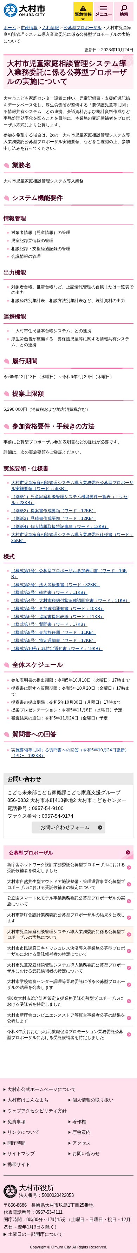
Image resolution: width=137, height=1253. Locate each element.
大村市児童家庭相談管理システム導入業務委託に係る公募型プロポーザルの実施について (66, 934)
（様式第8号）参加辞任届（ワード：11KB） (53, 632)
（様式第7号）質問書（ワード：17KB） (49, 624)
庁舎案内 (81, 1132)
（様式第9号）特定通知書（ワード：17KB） (53, 640)
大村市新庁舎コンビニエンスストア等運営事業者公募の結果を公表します (66, 1018)
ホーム (10, 27)
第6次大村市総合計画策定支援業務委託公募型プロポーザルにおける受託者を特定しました (65, 1001)
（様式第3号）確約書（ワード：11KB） (49, 592)
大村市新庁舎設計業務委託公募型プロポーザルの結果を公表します (66, 917)
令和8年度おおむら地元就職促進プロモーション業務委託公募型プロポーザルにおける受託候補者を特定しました (65, 1034)
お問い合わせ (86, 1153)
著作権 (79, 1121)
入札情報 (50, 27)
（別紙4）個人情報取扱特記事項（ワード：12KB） (60, 526)
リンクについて (23, 1132)
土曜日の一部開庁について (35, 1234)
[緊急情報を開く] (82, 19)
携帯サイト (18, 1164)
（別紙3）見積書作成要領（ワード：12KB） (53, 518)
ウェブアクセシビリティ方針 (37, 1110)
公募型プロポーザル (83, 27)
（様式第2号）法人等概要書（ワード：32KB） (55, 584)
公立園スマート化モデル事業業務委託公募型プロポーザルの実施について (66, 901)
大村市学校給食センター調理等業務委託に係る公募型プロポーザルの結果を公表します (66, 984)
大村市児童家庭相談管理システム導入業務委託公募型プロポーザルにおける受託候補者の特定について (66, 968)
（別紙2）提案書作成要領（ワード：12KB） (53, 510)
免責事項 (16, 1121)
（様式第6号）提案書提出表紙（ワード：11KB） (57, 616)
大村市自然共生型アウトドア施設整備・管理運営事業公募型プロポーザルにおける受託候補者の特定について (66, 884)
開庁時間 (16, 1143)
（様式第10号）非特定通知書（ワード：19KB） (57, 648)
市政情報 (29, 27)
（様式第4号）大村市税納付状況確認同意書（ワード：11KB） (70, 600)
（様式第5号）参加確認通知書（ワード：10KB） (57, 608)
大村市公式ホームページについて (41, 1089)
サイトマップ (21, 1153)
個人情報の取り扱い (92, 1100)
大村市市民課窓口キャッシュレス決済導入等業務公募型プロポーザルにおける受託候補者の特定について (66, 951)
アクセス (81, 1143)
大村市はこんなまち (27, 1100)
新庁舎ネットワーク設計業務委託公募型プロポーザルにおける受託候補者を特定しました (66, 867)
